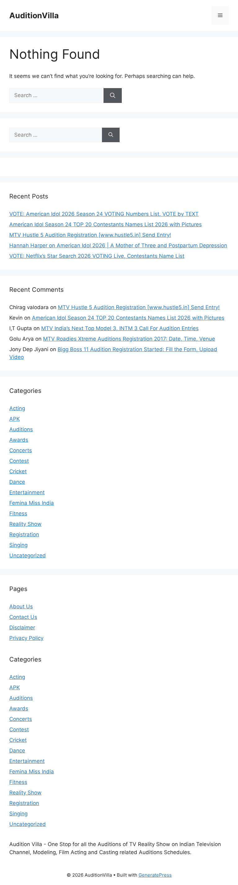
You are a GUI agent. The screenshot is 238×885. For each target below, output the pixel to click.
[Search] (113, 95)
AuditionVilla (34, 15)
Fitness (18, 513)
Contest (19, 461)
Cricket (18, 471)
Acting (17, 408)
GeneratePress (155, 875)
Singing (18, 545)
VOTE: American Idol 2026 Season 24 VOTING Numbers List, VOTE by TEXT (104, 214)
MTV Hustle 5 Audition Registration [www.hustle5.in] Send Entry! (90, 235)
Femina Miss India (31, 503)
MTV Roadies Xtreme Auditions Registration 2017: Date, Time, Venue (129, 339)
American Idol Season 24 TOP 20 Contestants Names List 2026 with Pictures (105, 224)
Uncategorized (27, 555)
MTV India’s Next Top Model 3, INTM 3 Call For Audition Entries (120, 328)
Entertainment (27, 492)
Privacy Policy (26, 638)
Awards (18, 440)
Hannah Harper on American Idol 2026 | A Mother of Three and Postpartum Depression (118, 245)
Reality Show (25, 524)
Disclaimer (22, 627)
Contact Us (23, 617)
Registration (24, 534)
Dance (17, 482)
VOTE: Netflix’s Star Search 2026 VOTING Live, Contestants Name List (96, 256)
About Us (21, 606)
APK (14, 419)
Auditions (21, 429)
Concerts (20, 450)
